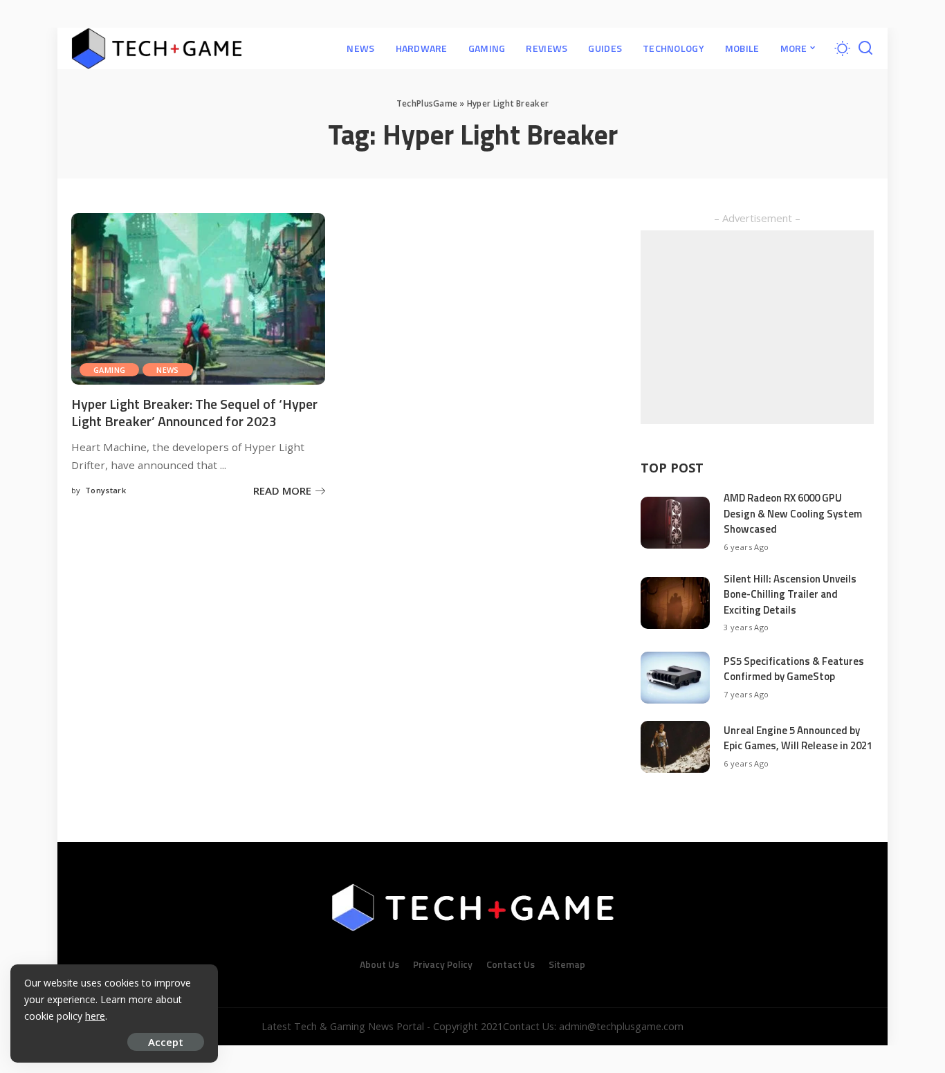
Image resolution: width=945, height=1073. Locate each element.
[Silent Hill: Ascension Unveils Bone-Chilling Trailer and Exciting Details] (675, 603)
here (95, 1015)
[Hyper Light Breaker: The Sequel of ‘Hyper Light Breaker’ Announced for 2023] (198, 299)
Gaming (109, 370)
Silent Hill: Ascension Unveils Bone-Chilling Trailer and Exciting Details (790, 594)
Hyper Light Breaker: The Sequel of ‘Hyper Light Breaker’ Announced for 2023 (194, 412)
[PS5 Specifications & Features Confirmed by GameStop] (675, 678)
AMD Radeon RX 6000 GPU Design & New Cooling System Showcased (793, 513)
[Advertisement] (757, 327)
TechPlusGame (426, 103)
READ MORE (282, 490)
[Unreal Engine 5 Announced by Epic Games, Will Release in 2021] (675, 747)
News (167, 370)
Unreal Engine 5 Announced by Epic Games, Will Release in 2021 (798, 738)
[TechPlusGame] (156, 48)
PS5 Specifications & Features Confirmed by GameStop (794, 669)
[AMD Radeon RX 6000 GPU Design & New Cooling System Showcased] (675, 523)
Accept (165, 1042)
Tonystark (105, 490)
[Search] (865, 48)
